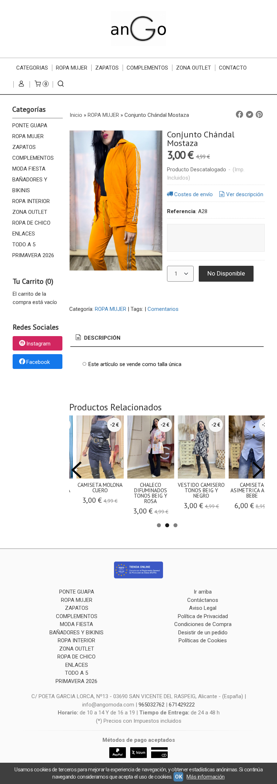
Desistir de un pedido (203, 632)
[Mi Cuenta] (21, 84)
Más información (205, 777)
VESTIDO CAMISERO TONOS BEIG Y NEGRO (201, 490)
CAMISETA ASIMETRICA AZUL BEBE (251, 490)
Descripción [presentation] (101, 338)
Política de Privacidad (203, 616)
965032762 (151, 704)
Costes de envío (193, 194)
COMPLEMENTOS (147, 68)
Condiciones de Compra (203, 624)
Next (257, 470)
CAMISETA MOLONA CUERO (100, 487)
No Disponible (226, 273)
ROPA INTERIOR (31, 201)
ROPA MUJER (71, 68)
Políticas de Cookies (203, 640)
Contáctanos (202, 600)
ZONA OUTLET (193, 68)
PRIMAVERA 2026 (33, 255)
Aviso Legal (202, 608)
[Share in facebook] (239, 114)
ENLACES (23, 233)
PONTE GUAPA (29, 125)
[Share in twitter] (250, 114)
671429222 (182, 704)
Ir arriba (203, 592)
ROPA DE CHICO (31, 223)
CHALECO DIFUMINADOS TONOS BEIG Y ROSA (150, 493)
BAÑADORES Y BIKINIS (29, 185)
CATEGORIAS (32, 68)
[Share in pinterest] (259, 114)
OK (178, 777)
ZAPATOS (107, 68)
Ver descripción (244, 194)
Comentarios (163, 309)
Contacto (233, 68)
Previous (76, 470)
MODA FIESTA (28, 169)
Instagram (38, 343)
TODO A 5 (23, 244)
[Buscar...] (61, 84)
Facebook (38, 362)
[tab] (97, 338)
